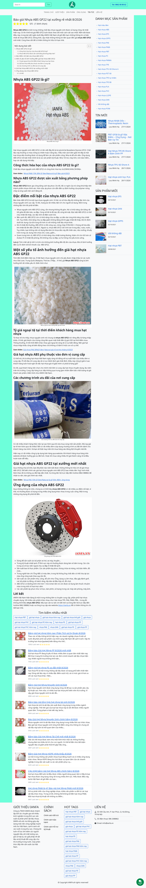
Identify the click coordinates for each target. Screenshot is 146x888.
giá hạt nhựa (34, 617)
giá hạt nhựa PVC (22, 622)
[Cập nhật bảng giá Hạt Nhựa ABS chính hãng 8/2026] (20, 774)
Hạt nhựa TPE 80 (104, 82)
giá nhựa (87, 617)
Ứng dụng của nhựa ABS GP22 (27, 71)
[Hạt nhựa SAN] (101, 211)
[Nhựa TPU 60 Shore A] (101, 167)
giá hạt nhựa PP (74, 622)
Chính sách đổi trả (51, 815)
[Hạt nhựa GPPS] (101, 224)
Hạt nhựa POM (104, 108)
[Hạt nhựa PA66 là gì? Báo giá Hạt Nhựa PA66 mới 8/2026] (20, 791)
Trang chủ (49, 12)
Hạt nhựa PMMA (104, 60)
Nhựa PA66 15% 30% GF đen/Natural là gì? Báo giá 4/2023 (47, 173)
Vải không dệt (103, 104)
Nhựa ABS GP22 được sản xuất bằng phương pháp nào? (37, 53)
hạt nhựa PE (60, 622)
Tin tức (91, 12)
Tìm (48, 4)
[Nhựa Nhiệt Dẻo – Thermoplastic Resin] (101, 124)
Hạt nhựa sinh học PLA (119, 177)
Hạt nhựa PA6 (103, 43)
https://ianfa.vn (64, 605)
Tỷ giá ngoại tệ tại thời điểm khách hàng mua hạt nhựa (36, 61)
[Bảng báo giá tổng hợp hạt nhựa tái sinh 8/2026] (20, 705)
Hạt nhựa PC (103, 56)
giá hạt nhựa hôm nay (51, 617)
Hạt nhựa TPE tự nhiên (107, 78)
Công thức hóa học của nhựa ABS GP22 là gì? (33, 51)
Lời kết (21, 73)
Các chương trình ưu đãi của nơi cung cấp (32, 66)
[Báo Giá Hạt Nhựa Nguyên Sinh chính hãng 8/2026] (20, 722)
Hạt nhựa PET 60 (104, 73)
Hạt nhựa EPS (103, 34)
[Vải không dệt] (101, 236)
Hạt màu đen (103, 25)
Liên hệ (99, 12)
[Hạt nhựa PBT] (101, 248)
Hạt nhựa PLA (103, 86)
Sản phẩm (70, 12)
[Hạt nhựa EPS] (101, 199)
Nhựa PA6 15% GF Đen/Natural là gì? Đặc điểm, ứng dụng (47, 480)
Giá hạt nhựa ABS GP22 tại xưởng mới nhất (32, 68)
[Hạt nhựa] (72, 4)
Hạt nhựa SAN (103, 100)
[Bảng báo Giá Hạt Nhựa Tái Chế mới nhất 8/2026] (20, 739)
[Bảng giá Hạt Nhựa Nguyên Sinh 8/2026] (20, 687)
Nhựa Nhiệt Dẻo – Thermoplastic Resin (118, 122)
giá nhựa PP (82, 627)
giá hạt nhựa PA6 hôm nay (76, 846)
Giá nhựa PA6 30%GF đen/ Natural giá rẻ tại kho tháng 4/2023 (48, 350)
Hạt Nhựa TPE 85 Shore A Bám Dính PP (119, 152)
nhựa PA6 (43, 627)
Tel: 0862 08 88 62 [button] (119, 4)
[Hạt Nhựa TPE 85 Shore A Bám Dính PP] (101, 154)
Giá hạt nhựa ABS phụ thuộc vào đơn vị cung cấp (34, 63)
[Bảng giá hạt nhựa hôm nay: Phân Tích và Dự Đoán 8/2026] (20, 636)
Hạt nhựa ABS (103, 29)
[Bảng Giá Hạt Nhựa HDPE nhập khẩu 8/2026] (20, 756)
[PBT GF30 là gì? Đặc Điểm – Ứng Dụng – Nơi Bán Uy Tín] (101, 137)
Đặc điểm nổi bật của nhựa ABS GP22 (29, 56)
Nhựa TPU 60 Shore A (118, 164)
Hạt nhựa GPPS (104, 38)
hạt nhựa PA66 (71, 851)
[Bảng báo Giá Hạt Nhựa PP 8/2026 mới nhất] (20, 653)
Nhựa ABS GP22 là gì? (24, 49)
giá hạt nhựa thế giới (71, 617)
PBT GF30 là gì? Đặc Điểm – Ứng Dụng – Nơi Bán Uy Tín (119, 137)
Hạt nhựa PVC (103, 91)
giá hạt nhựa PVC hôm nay (25, 627)
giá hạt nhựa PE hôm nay (42, 622)
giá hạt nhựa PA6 (72, 841)
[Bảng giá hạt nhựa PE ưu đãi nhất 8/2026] (20, 670)
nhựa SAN (54, 627)
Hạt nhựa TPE (103, 65)
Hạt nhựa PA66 (104, 47)
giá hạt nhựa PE (67, 627)
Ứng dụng (81, 12)
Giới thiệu (59, 12)
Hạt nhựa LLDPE (104, 95)
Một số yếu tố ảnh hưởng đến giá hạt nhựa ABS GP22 (35, 59)
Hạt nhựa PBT (20, 617)
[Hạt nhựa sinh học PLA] (101, 180)
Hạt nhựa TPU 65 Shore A (108, 69)
